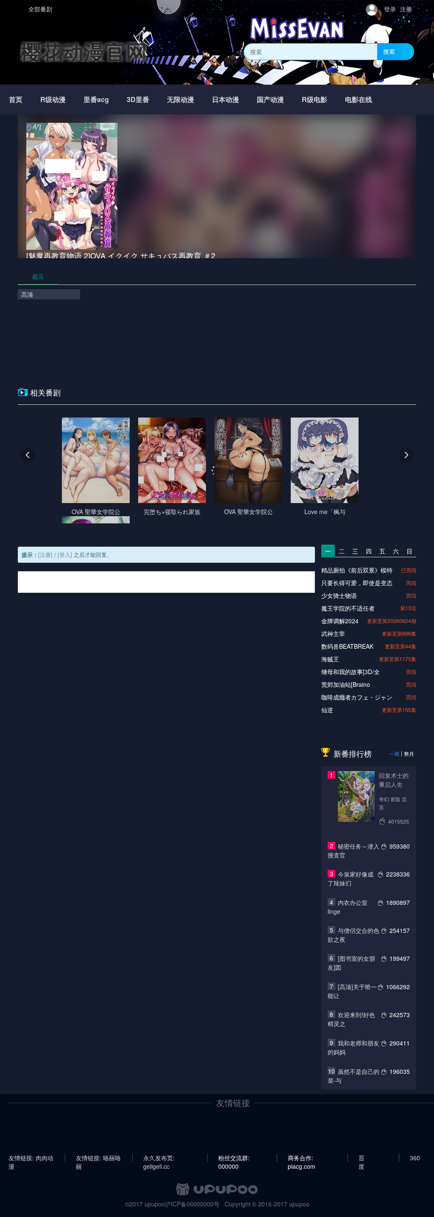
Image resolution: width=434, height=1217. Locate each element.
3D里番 (138, 99)
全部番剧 (40, 9)
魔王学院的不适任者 (348, 608)
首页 (15, 99)
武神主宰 (333, 633)
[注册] (45, 554)
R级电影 (314, 99)
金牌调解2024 (340, 621)
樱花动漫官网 (83, 51)
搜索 (389, 51)
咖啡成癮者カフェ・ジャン (356, 697)
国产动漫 (270, 99)
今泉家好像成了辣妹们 (350, 878)
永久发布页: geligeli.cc (159, 1157)
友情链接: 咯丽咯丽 (98, 1157)
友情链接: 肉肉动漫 (30, 1157)
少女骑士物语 (339, 595)
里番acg (96, 99)
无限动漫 (180, 99)
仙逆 (327, 709)
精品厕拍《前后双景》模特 (356, 570)
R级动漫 (53, 99)
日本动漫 (225, 99)
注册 (406, 9)
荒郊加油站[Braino (345, 684)
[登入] (65, 554)
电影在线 (358, 99)
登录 (390, 9)
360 (415, 1157)
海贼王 (330, 659)
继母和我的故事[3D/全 (350, 671)
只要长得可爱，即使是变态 (356, 582)
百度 (361, 1157)
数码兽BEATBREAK (347, 646)
